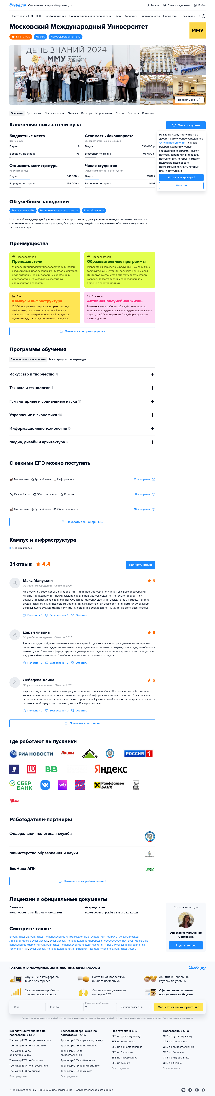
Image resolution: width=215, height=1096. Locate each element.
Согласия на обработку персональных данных (118, 1018)
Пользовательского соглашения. (178, 1018)
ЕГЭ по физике (121, 1063)
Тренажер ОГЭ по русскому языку (82, 1040)
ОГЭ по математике (175, 1041)
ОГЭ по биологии (173, 1052)
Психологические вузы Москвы (108, 948)
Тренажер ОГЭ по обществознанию (71, 1053)
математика (21, 479)
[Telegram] (190, 1090)
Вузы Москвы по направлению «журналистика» (59, 948)
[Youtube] (197, 1090)
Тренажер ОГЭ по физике (76, 1071)
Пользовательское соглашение (93, 1090)
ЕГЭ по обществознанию (127, 1047)
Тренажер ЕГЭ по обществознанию (20, 1053)
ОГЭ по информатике (176, 1057)
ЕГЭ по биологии (122, 1052)
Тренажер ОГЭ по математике (79, 1045)
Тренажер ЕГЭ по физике (24, 1071)
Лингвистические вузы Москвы (28, 940)
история (69, 494)
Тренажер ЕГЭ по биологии (26, 1060)
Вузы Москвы (17, 936)
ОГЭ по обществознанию (178, 1047)
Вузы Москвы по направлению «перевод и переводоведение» (88, 940)
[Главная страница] (17, 5)
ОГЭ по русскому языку (177, 1036)
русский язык (43, 479)
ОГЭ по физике (172, 1063)
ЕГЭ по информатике (124, 1057)
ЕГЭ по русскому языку (126, 1036)
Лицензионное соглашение (55, 1090)
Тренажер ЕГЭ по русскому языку (30, 1040)
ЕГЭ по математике (123, 1041)
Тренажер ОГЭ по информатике (80, 1065)
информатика (65, 479)
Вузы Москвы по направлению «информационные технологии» (66, 936)
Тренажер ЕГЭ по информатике (28, 1065)
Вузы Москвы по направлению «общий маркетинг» (74, 944)
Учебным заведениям (22, 1090)
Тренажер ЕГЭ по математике (27, 1045)
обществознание (47, 494)
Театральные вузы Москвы (122, 936)
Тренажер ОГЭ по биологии (78, 1060)
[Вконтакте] (183, 1090)
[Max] (204, 1090)
